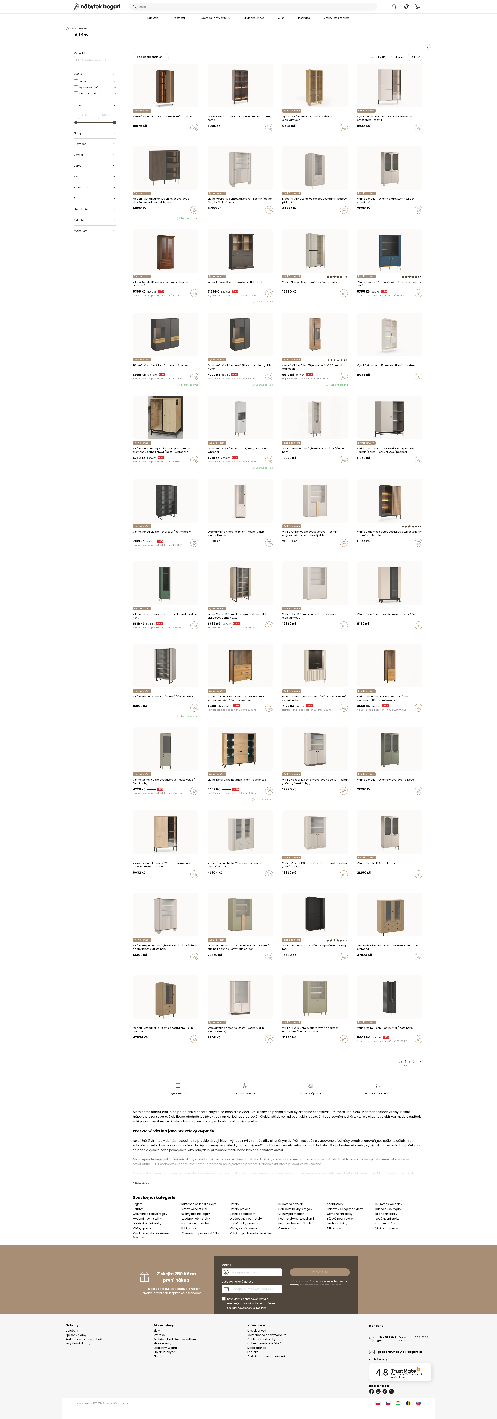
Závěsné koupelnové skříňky (200, 1233)
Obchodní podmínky (261, 1339)
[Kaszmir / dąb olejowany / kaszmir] (291, 551)
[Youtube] (384, 1391)
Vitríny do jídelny (386, 1228)
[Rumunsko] (408, 1403)
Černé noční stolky (339, 1214)
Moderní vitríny (337, 1223)
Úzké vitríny (189, 1228)
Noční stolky (335, 1204)
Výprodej (159, 1335)
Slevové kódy (162, 1343)
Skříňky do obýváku (291, 1204)
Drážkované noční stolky (246, 1219)
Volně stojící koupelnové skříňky (251, 1233)
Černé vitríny (287, 1228)
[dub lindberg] (362, 136)
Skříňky (234, 1204)
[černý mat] (362, 1047)
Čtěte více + (141, 1183)
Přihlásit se (320, 1272)
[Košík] (417, 6)
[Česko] (388, 1403)
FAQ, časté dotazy (78, 1343)
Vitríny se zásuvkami (243, 1228)
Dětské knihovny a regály (295, 1209)
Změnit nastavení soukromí (266, 1356)
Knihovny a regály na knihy (345, 1209)
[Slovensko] (418, 1403)
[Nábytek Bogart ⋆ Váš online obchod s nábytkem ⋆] (97, 6)
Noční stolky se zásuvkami (296, 1219)
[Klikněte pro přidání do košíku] (194, 127)
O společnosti (256, 1331)
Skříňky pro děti (240, 1209)
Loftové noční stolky (195, 1223)
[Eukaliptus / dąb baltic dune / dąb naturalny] (283, 551)
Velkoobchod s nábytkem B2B (267, 1335)
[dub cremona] (287, 218)
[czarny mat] (287, 468)
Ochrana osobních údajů (264, 1343)
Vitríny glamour (143, 1228)
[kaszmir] (209, 218)
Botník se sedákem (242, 1214)
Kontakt (252, 1352)
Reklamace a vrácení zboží (84, 1339)
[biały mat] (291, 301)
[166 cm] (358, 551)
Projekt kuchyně (164, 1352)
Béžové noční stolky (340, 1219)
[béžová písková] (283, 218)
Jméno (226, 1265)
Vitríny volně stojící (194, 1209)
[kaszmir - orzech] (216, 218)
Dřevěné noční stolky (147, 1223)
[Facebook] (371, 1391)
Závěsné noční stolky (195, 1219)
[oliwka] (362, 218)
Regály (137, 1204)
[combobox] (253, 7)
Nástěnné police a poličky (198, 1204)
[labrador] (134, 633)
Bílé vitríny (334, 1228)
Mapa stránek (256, 1348)
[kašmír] (358, 136)
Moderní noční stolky (147, 1219)
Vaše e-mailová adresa (237, 1281)
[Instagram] (378, 1391)
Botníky (138, 1209)
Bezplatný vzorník (165, 1348)
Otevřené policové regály (150, 1214)
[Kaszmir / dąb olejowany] (287, 633)
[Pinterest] (391, 1391)
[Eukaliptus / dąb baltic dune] (283, 633)
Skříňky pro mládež (291, 1214)
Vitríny (82, 28)
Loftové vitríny (385, 1223)
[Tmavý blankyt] (358, 301)
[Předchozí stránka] (399, 1062)
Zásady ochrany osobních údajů (323, 1281)
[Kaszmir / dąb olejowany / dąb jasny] (287, 551)
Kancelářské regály (388, 1209)
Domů (73, 28)
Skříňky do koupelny (388, 1204)
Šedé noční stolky (387, 1219)
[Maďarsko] (398, 1403)
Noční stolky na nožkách (294, 1223)
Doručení (72, 1331)
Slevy (157, 1331)
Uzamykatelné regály (195, 1214)
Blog (156, 1356)
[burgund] (365, 218)
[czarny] (212, 218)
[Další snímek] (428, 47)
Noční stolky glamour (244, 1223)
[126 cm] (362, 551)
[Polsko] (378, 1403)
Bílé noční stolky (386, 1214)
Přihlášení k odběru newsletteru (175, 1339)
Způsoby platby (76, 1335)
